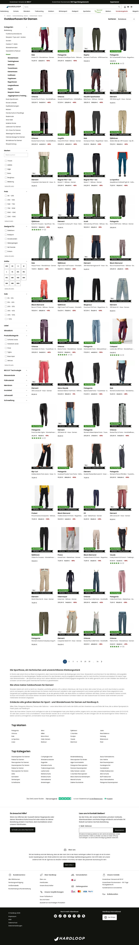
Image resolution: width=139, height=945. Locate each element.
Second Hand (99, 11)
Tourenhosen (12, 68)
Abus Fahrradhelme (107, 779)
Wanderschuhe (46, 765)
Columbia (74, 733)
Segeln (10, 89)
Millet (43, 733)
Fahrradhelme (46, 779)
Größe (6, 261)
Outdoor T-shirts (11, 44)
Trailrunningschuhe (48, 768)
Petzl (101, 742)
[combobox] (16, 155)
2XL (18, 271)
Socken (8, 40)
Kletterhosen (12, 71)
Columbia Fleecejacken (79, 774)
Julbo (102, 730)
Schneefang (9, 400)
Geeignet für (9, 226)
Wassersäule (9, 375)
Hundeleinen (104, 768)
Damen (9, 15)
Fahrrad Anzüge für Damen (15, 137)
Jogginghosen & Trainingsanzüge (18, 96)
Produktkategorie (11, 335)
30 (89, 661)
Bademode (10, 116)
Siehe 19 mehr (9, 365)
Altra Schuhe (104, 774)
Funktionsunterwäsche (14, 34)
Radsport (75, 11)
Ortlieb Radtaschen (107, 771)
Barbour (44, 742)
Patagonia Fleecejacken (79, 765)
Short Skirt (9, 120)
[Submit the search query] (119, 7)
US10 (18, 283)
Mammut (74, 742)
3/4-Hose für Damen (13, 130)
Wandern (27, 11)
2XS (6, 266)
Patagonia (15, 730)
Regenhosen (12, 82)
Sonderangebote (122, 11)
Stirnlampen (15, 779)
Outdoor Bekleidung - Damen (20, 15)
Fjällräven (74, 730)
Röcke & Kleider (11, 102)
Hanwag (103, 736)
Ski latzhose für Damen (14, 140)
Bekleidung (4, 11)
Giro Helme (104, 759)
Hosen (8, 54)
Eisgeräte (44, 762)
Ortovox (14, 733)
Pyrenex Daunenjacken (79, 768)
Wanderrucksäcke (47, 759)
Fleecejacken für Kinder (79, 759)
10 (81, 661)
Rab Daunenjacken (106, 762)
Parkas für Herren (17, 768)
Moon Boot (45, 736)
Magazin (136, 11)
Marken (108, 11)
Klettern (51, 11)
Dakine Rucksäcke (77, 782)
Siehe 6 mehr (9, 221)
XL (12, 271)
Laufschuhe (45, 771)
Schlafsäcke (15, 782)
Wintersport (63, 11)
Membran (8, 385)
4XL (6, 277)
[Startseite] (5, 16)
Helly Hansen (45, 739)
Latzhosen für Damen (13, 127)
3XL (24, 271)
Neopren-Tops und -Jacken (16, 37)
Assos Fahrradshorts (107, 756)
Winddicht (8, 330)
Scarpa (73, 736)
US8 (12, 283)
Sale (6, 294)
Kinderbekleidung (77, 756)
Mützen (8, 109)
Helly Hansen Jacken (78, 771)
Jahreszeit (8, 395)
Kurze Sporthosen (12, 99)
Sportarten (87, 11)
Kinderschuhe (46, 776)
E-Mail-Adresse (85, 826)
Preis (6, 191)
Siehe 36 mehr (9, 288)
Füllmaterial (9, 380)
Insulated (8, 390)
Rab (12, 736)
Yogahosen (12, 78)
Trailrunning (39, 11)
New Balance (104, 733)
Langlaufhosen (13, 85)
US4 (24, 277)
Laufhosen (11, 75)
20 (85, 661)
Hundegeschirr (105, 765)
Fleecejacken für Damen (20, 762)
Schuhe (16, 11)
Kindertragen (45, 782)
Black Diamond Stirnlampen (80, 776)
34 (97, 661)
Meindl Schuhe (76, 779)
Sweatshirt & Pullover (13, 51)
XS (12, 266)
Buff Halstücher (105, 776)
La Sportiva (15, 739)
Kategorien (8, 27)
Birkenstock (104, 739)
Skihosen (11, 64)
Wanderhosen (13, 58)
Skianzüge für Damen (13, 133)
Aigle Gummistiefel (77, 762)
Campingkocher (46, 756)
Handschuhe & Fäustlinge (15, 113)
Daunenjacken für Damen (20, 756)
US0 (12, 277)
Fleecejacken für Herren (19, 771)
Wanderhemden (12, 47)
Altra (42, 730)
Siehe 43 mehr (9, 256)
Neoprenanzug (11, 144)
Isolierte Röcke (11, 123)
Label (6, 325)
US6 (6, 283)
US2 (18, 277)
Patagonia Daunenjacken (109, 782)
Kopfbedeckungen (12, 106)
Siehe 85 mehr (9, 186)
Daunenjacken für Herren (20, 765)
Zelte (13, 774)
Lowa (13, 742)
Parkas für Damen (17, 759)
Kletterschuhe (46, 774)
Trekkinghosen (13, 61)
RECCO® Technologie (12, 370)
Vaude (73, 739)
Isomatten (15, 776)
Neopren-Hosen (14, 92)
